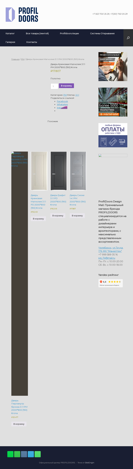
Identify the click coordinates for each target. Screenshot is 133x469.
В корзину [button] (18, 424)
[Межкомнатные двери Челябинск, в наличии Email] (31, 454)
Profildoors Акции (69, 33)
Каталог (10, 33)
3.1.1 (77, 95)
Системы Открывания (102, 33)
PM (22, 59)
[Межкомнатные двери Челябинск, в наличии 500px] (17, 454)
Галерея (10, 42)
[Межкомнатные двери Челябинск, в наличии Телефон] (38, 454)
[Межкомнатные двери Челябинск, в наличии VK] (24, 454)
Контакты (31, 42)
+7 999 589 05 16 (108, 254)
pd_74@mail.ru (106, 258)
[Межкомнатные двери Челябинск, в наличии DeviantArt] (10, 454)
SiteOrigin (89, 463)
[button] (128, 37)
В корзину (66, 85)
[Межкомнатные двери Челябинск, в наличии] (22, 14)
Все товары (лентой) (37, 33)
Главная (15, 59)
